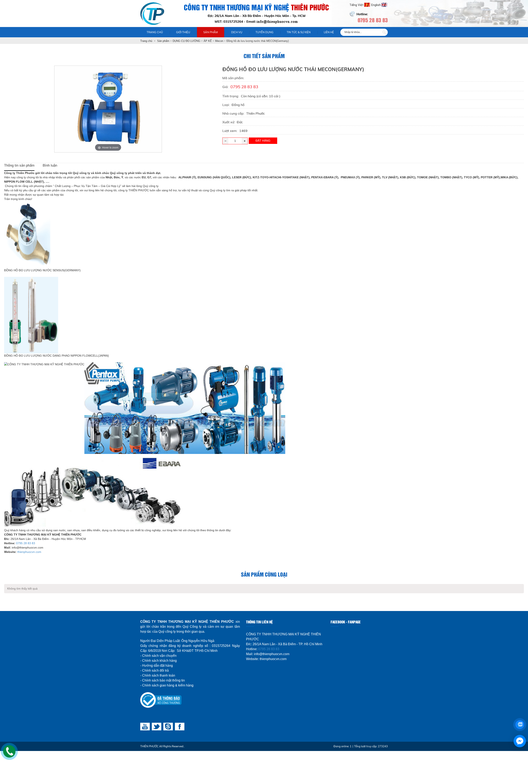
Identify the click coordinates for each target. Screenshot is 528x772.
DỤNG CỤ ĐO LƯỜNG (186, 40)
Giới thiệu (183, 32)
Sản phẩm (210, 32)
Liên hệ (329, 32)
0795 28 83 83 (25, 543)
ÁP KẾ (208, 40)
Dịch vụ (236, 32)
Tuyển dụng (264, 32)
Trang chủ (155, 32)
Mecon (219, 40)
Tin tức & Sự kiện (299, 32)
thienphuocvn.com (29, 551)
